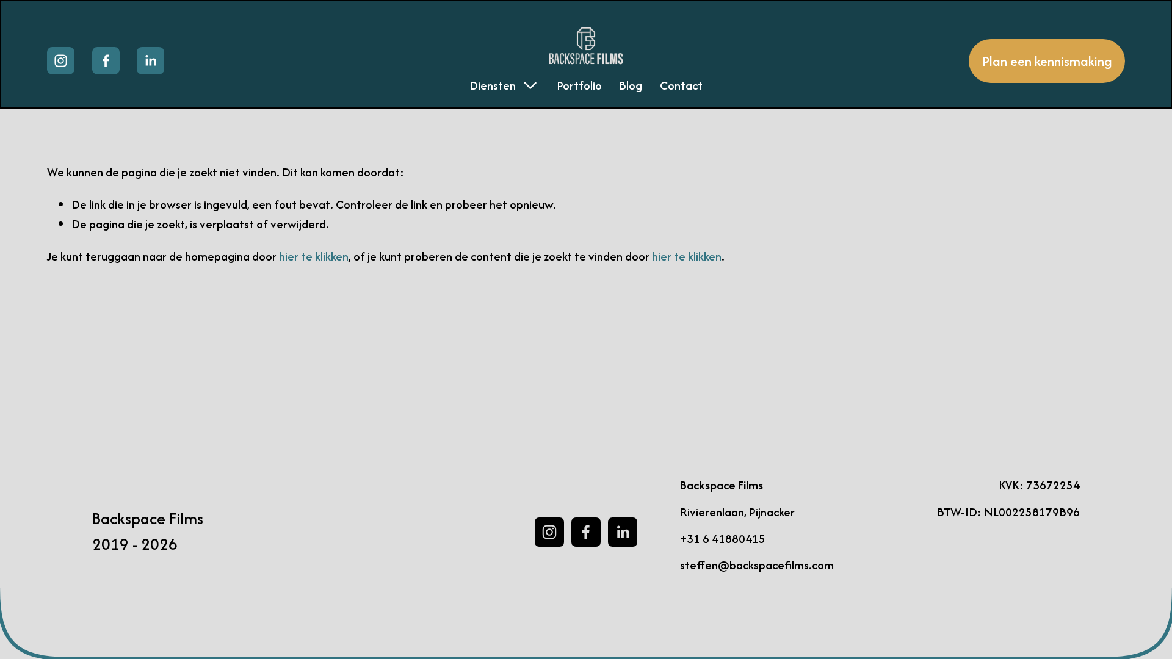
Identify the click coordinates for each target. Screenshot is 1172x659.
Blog (630, 85)
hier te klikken (314, 256)
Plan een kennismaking (1047, 61)
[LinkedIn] (150, 60)
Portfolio (579, 85)
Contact (681, 85)
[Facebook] (106, 60)
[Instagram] (60, 60)
